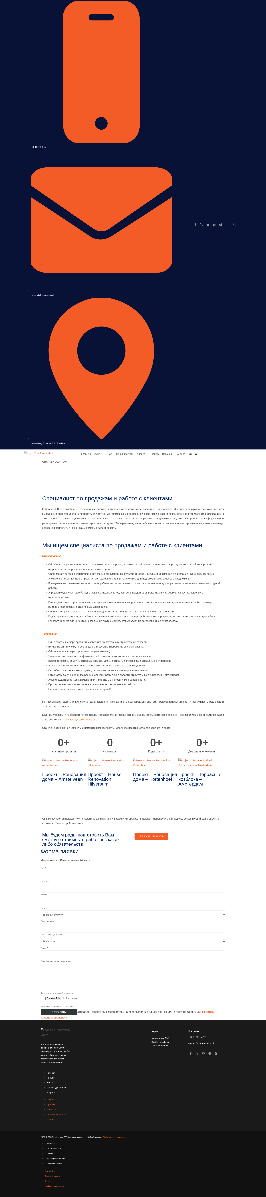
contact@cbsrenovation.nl (201, 1043)
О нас (108, 454)
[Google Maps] (220, 225)
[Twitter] (201, 225)
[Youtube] (208, 225)
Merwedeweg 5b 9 (160, 1038)
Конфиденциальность (56, 1159)
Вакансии (167, 454)
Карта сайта (52, 1144)
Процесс (154, 454)
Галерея (140, 454)
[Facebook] (195, 225)
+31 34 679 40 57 (197, 1037)
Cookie (50, 1154)
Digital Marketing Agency (113, 1137)
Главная (86, 454)
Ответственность (54, 1149)
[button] (98, 454)
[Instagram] (214, 225)
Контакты (181, 454)
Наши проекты (124, 454)
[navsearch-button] (234, 224)
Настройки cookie (54, 1164)
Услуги (97, 454)
